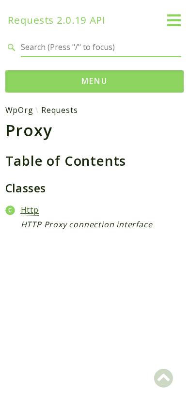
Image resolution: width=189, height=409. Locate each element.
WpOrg (19, 110)
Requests (59, 110)
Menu (94, 81)
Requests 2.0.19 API (57, 20)
